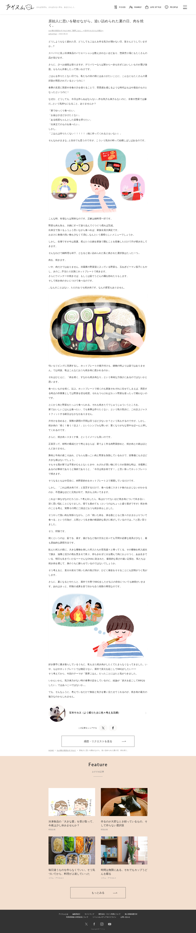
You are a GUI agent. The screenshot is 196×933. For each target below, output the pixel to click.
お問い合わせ (125, 917)
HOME (51, 750)
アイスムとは (63, 914)
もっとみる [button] (98, 892)
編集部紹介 (76, 914)
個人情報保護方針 (131, 914)
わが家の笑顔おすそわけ (66, 750)
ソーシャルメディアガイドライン (104, 917)
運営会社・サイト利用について (109, 914)
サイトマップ (89, 914)
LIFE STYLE (52, 34)
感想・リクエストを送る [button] (98, 741)
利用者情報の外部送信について (77, 917)
